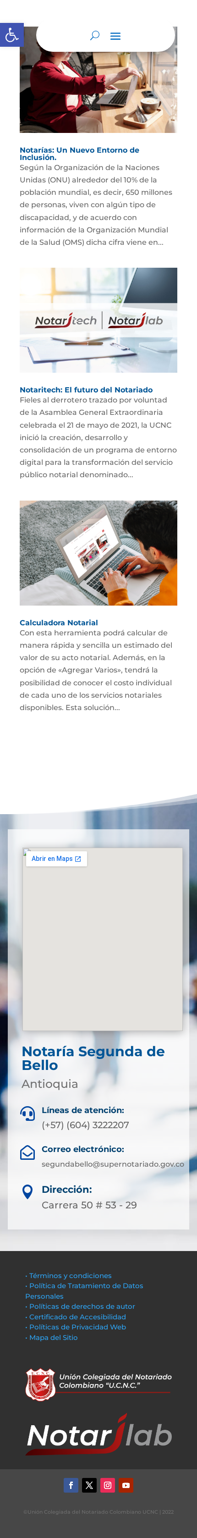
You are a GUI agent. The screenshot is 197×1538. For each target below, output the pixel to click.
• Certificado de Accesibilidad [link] (75, 1316)
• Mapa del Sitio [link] (52, 1337)
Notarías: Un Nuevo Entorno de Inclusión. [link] (79, 154)
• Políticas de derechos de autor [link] (80, 1306)
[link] (12, 35)
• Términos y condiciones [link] (68, 1275)
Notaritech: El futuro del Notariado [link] (86, 390)
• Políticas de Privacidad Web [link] (75, 1327)
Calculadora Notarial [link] (59, 622)
